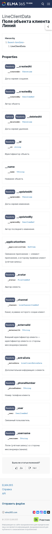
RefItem (31, 247)
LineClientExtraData (31, 363)
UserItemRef (28, 97)
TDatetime (27, 72)
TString (20, 172)
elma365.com (11, 512)
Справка (7, 489)
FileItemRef (24, 280)
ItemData (19, 42)
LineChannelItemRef (29, 305)
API (4, 493)
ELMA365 (7, 485)
